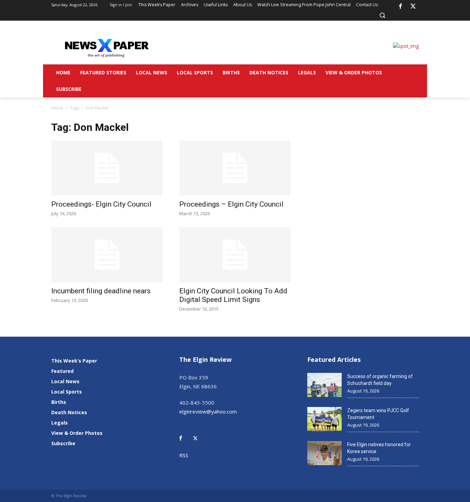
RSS (183, 455)
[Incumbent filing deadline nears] (107, 254)
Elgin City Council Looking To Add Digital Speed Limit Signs (233, 295)
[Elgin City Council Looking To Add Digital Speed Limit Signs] (235, 254)
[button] (382, 15)
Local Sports (66, 391)
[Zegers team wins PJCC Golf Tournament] (324, 419)
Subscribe (63, 443)
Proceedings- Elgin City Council (101, 204)
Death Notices (69, 412)
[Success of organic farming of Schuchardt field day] (324, 385)
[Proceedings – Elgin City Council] (235, 168)
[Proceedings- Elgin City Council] (107, 168)
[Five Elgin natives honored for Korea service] (324, 453)
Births (58, 402)
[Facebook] (400, 6)
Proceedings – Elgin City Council (231, 204)
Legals (59, 422)
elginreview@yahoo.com (208, 411)
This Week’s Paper (74, 360)
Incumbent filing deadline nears (101, 291)
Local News (65, 381)
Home (57, 108)
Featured (62, 371)
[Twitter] (198, 433)
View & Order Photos (77, 433)
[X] (413, 6)
